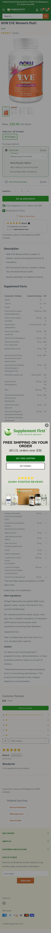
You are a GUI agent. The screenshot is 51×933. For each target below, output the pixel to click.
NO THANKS (25, 466)
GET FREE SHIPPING (25, 458)
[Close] (47, 425)
